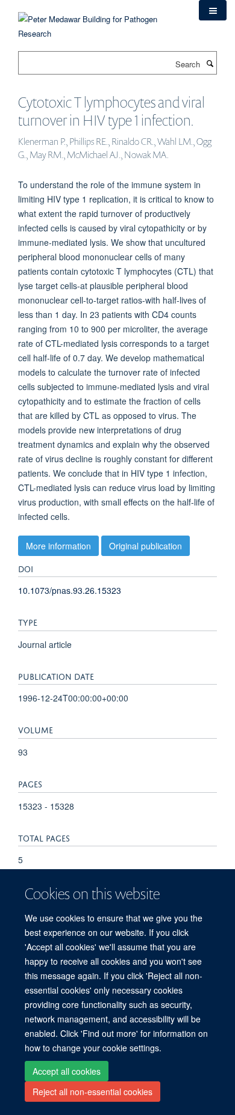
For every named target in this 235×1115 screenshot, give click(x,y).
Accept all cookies (67, 1071)
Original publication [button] (145, 546)
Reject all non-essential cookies (92, 1092)
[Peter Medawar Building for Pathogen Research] (99, 19)
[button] (213, 10)
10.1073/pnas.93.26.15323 (69, 590)
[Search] (209, 63)
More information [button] (58, 546)
